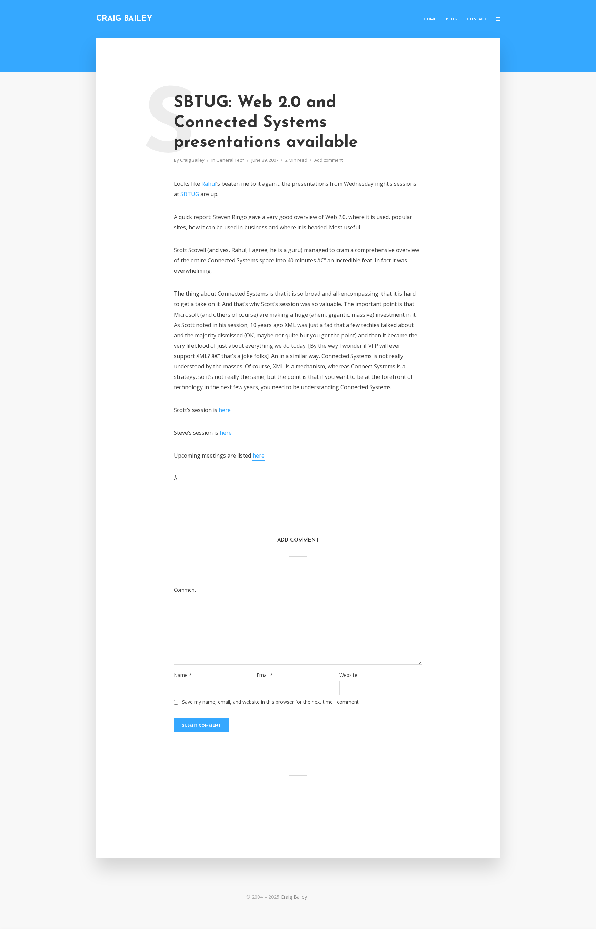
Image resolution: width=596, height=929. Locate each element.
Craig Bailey (124, 19)
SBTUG (189, 194)
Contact (476, 19)
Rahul (208, 184)
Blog (451, 19)
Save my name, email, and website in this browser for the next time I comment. (271, 702)
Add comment (328, 160)
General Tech (230, 160)
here (225, 410)
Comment (185, 589)
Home (430, 19)
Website (348, 675)
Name (183, 675)
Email (265, 675)
